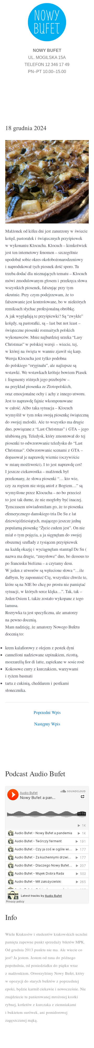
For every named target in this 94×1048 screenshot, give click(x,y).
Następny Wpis (47, 724)
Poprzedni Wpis (47, 712)
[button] (47, 93)
